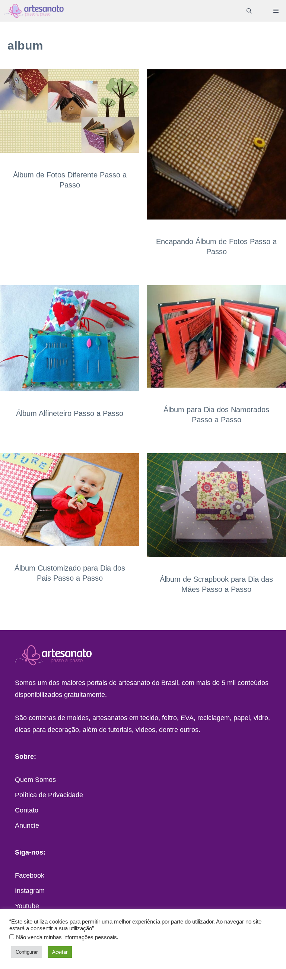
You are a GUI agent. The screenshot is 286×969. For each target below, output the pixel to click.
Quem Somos (35, 779)
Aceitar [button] (59, 952)
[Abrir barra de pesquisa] (249, 11)
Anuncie (27, 825)
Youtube (27, 906)
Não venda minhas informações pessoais (66, 937)
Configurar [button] (27, 952)
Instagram (30, 890)
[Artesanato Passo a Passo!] (34, 11)
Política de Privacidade (49, 795)
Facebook (29, 875)
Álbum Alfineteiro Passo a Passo (69, 413)
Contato (26, 810)
